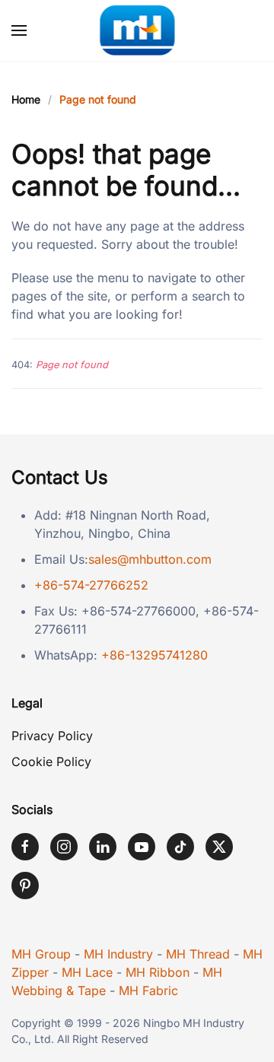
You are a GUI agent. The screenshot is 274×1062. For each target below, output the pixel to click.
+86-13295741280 (154, 655)
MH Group (41, 954)
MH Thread (198, 954)
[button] (19, 30)
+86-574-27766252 (91, 585)
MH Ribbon (158, 972)
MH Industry (118, 954)
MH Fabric (148, 990)
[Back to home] (137, 30)
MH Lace (87, 972)
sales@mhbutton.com (150, 559)
